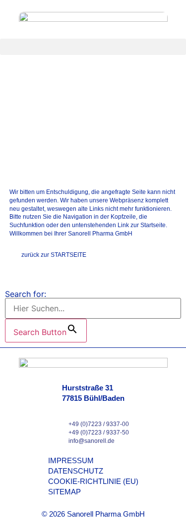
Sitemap (64, 491)
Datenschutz (75, 471)
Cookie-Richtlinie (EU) (93, 481)
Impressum (71, 460)
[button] (93, 47)
